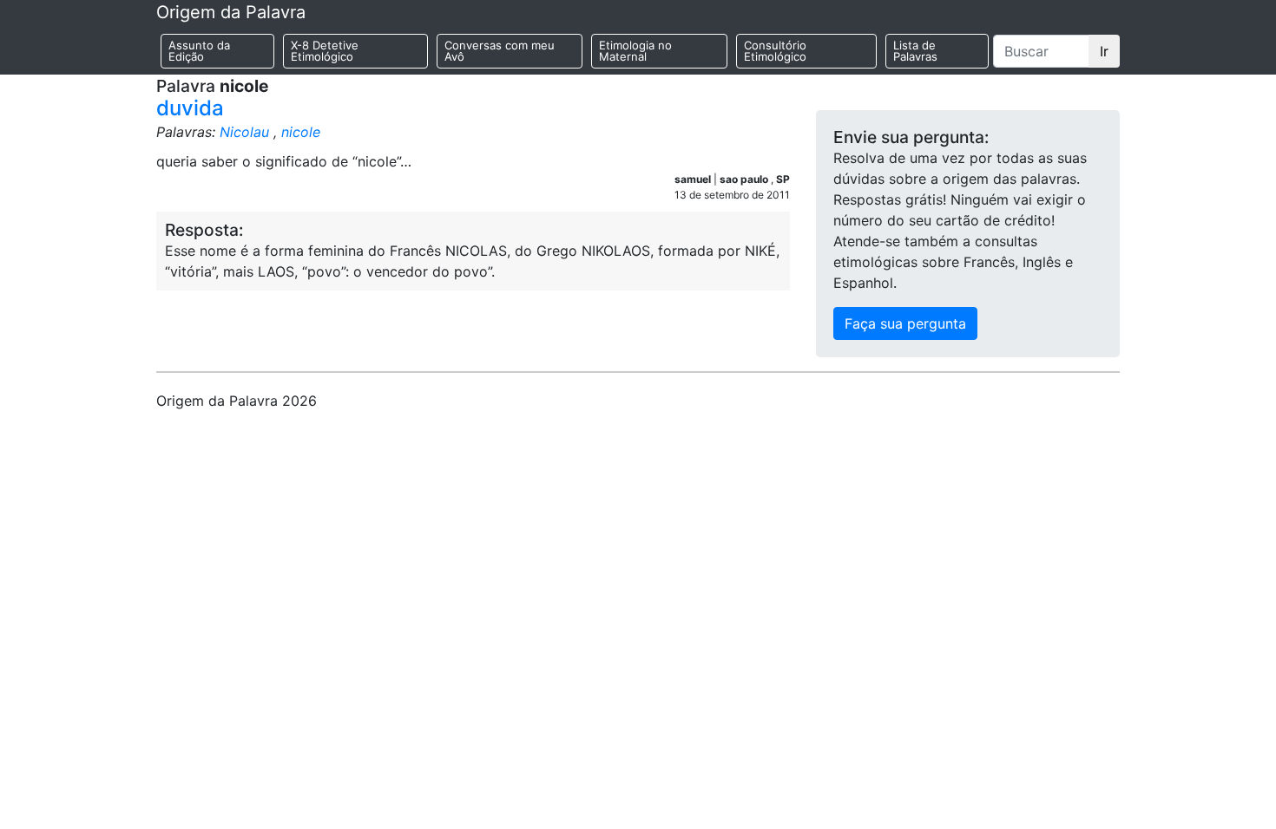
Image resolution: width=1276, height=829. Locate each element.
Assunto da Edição (199, 50)
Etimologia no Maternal (635, 50)
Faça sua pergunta (905, 323)
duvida (190, 108)
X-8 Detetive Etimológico (324, 50)
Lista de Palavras (915, 50)
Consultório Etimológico (775, 50)
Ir (1104, 51)
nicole (300, 131)
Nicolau (244, 131)
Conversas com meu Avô (499, 50)
